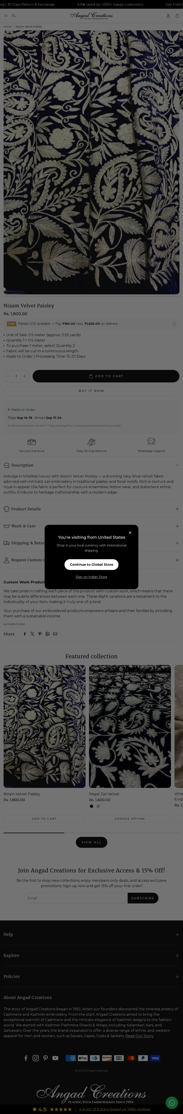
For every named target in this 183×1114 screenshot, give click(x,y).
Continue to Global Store (91, 564)
